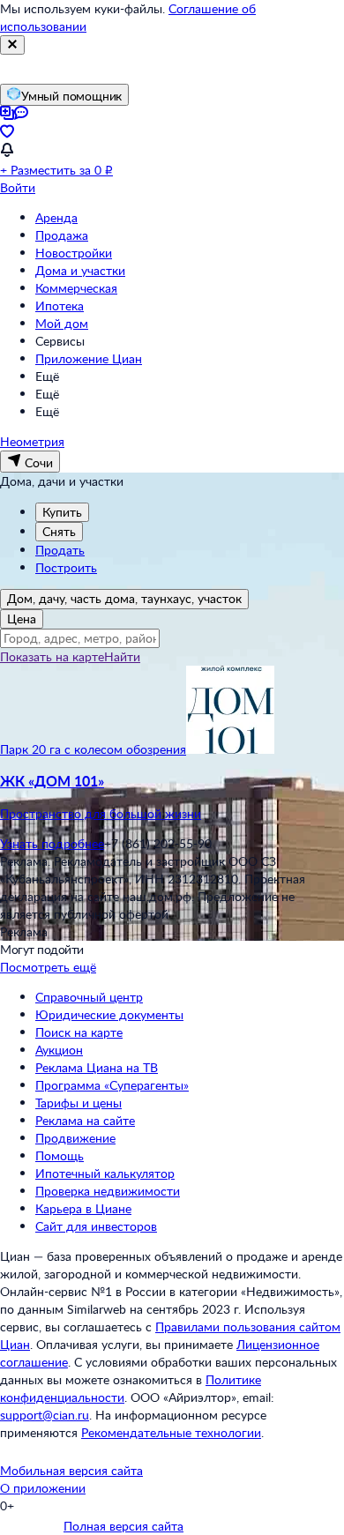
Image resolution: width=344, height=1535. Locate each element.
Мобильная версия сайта (71, 1470)
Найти (122, 656)
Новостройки (73, 252)
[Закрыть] (12, 45)
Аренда (56, 217)
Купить (62, 511)
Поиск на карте (79, 1032)
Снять (59, 531)
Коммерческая (76, 287)
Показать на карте (52, 656)
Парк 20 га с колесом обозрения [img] (93, 749)
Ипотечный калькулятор (105, 1173)
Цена (21, 618)
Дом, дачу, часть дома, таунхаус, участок (124, 598)
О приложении (43, 1487)
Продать (60, 549)
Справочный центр (89, 996)
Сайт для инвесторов (96, 1226)
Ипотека (59, 305)
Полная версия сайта (123, 1525)
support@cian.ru (44, 1414)
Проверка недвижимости (107, 1190)
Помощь (59, 1155)
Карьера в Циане (83, 1208)
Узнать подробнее (52, 843)
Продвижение (75, 1137)
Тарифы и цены (78, 1102)
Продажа (61, 235)
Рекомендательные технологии (171, 1432)
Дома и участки (80, 270)
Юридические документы (109, 1014)
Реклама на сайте (85, 1120)
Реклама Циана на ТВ (96, 1067)
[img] (230, 749)
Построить (66, 567)
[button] (172, 797)
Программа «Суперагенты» (112, 1085)
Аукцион (59, 1049)
